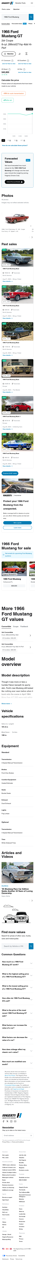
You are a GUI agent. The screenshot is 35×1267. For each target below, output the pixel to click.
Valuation (21, 1157)
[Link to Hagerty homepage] (12, 1116)
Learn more (17, 527)
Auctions (4, 1207)
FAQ (20, 1236)
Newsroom (22, 1221)
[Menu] (32, 3)
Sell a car (4, 1212)
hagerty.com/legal (18, 1089)
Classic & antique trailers (9, 1172)
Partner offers (23, 1165)
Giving (21, 1229)
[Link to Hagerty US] (3, 1248)
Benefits (21, 1162)
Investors (21, 1226)
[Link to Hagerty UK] (11, 1248)
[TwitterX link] (7, 1121)
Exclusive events (24, 1170)
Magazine (21, 1167)
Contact (21, 1224)
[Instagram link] (11, 1121)
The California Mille (24, 1192)
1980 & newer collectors (9, 1165)
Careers (21, 1219)
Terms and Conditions (18, 1142)
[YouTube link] (15, 1121)
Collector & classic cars (9, 1167)
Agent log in (5, 1199)
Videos (4, 1222)
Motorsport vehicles (7, 1177)
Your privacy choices (11, 1255)
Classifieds (5, 1209)
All (3, 1227)
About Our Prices (10, 1075)
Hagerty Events (23, 1187)
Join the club (22, 1155)
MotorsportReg (6, 1239)
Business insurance (7, 1185)
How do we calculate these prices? (15, 145)
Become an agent (7, 1197)
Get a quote (17, 523)
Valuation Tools (20, 3)
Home (20, 1209)
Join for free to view (8, 63)
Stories (4, 1224)
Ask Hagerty (22, 1160)
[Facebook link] (3, 1121)
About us (21, 1211)
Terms (21, 1241)
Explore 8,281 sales (10, 473)
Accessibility (21, 1255)
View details (7, 281)
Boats (4, 1180)
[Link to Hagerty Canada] (7, 1248)
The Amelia (22, 1189)
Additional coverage (7, 1190)
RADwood (22, 1201)
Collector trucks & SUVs (9, 1170)
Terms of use (19, 1259)
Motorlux (21, 1199)
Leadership (22, 1214)
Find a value (6, 9)
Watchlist (16, 9)
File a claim (5, 1157)
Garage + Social (6, 1234)
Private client (6, 1182)
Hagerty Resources (7, 1237)
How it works (5, 1214)
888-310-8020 (23, 1180)
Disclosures (5, 1259)
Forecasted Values (10, 1085)
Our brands (22, 1216)
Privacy (21, 1238)
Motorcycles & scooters (9, 1175)
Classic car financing (8, 1187)
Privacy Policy (6, 1142)
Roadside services (24, 1177)
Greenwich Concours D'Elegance (25, 1195)
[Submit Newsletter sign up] (30, 1135)
